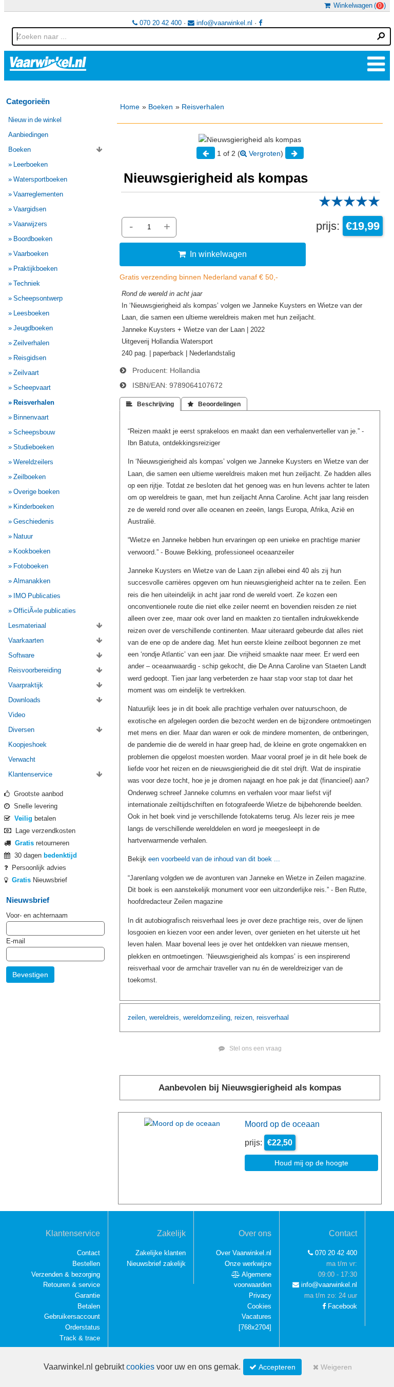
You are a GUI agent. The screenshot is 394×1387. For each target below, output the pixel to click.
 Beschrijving (150, 404)
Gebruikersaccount (72, 1316)
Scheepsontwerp (38, 298)
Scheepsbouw (34, 432)
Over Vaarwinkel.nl (243, 1253)
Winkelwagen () (358, 5)
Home (130, 106)
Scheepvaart (32, 387)
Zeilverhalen (31, 343)
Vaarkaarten (26, 640)
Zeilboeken (29, 476)
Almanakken (31, 581)
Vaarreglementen (38, 194)
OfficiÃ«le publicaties (44, 610)
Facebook (341, 1306)
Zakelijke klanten (160, 1253)
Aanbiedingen (28, 134)
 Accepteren (272, 1367)
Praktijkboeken (35, 268)
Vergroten (264, 153)
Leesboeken (31, 313)
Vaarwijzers (30, 224)
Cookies (259, 1306)
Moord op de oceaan (282, 1124)
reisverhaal (273, 1017)
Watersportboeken (40, 179)
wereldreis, (165, 1017)
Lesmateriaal (27, 625)
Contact (88, 1253)
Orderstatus (82, 1327)
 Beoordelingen (214, 404)
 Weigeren (332, 1367)
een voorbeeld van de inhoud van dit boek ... (214, 859)
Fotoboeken (30, 566)
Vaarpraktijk (25, 685)
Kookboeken (31, 551)
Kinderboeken (33, 506)
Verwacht (21, 759)
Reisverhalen (203, 106)
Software (21, 655)
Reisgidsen (29, 357)
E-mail (15, 941)
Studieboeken (33, 447)
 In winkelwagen (212, 254)
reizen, (244, 1017)
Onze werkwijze (248, 1263)
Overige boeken (36, 491)
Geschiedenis (33, 521)
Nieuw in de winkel (35, 119)
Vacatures (256, 1316)
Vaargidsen (29, 209)
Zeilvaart (26, 372)
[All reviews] (349, 205)
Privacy (260, 1295)
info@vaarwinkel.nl (223, 23)
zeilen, (137, 1017)
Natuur (23, 536)
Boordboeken (32, 238)
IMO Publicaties (37, 595)
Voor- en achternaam (37, 915)
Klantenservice (30, 774)
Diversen (21, 729)
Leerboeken (30, 164)
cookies (140, 1366)
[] (255, 1327)
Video (16, 714)
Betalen (88, 1306)
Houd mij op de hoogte (311, 1162)
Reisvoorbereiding (34, 670)
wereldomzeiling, (207, 1017)
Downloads (24, 700)
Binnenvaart (31, 417)
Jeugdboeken (33, 328)
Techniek (26, 283)
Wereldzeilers (33, 462)
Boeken (160, 106)
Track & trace (80, 1338)
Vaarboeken (30, 253)
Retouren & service (71, 1285)
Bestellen (86, 1263)
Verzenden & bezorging (65, 1274)
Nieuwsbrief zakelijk (156, 1263)
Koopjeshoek (27, 744)
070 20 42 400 (159, 23)
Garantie (87, 1295)
